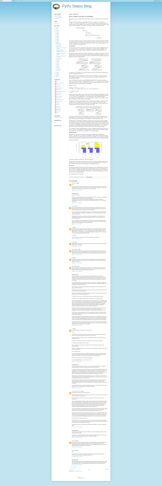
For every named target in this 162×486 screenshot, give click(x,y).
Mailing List (57, 18)
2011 (56, 42)
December (58, 43)
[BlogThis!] (87, 177)
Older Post (107, 469)
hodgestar (58, 109)
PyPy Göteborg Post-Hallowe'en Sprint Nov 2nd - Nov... (61, 51)
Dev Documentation (58, 17)
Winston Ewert (74, 266)
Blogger (83, 477)
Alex (72, 227)
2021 (56, 27)
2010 (56, 72)
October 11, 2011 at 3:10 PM (76, 190)
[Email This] (86, 177)
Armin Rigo (74, 440)
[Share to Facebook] (90, 177)
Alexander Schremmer (60, 83)
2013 (56, 39)
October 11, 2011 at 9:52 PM (76, 254)
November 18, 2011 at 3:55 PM (77, 456)
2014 (56, 37)
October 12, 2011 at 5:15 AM (77, 387)
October (57, 46)
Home (89, 469)
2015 (56, 36)
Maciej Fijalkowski (75, 249)
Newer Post (71, 469)
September (58, 58)
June (57, 63)
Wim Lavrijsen (58, 107)
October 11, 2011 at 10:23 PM (77, 262)
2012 (56, 40)
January (57, 70)
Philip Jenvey (58, 97)
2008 (56, 75)
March (57, 67)
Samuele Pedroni (59, 101)
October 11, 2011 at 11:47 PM (77, 325)
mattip (57, 112)
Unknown (73, 206)
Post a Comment (73, 467)
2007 (56, 76)
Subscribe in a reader (58, 117)
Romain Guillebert (59, 99)
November (58, 45)
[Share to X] (89, 177)
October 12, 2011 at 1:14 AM (77, 361)
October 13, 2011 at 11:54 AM (77, 437)
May (57, 64)
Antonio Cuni (58, 84)
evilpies (73, 242)
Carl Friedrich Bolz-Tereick (76, 391)
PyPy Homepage (58, 15)
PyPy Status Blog (77, 6)
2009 (56, 73)
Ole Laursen (74, 450)
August (57, 60)
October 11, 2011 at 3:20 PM (76, 202)
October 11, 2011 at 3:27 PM (76, 238)
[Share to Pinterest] (91, 177)
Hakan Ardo (58, 94)
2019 (56, 30)
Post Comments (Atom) (78, 471)
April (57, 66)
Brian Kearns (58, 89)
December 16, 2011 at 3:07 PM (77, 464)
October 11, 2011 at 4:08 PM (76, 246)
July (57, 61)
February (57, 69)
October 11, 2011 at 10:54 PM (77, 271)
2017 (56, 33)
